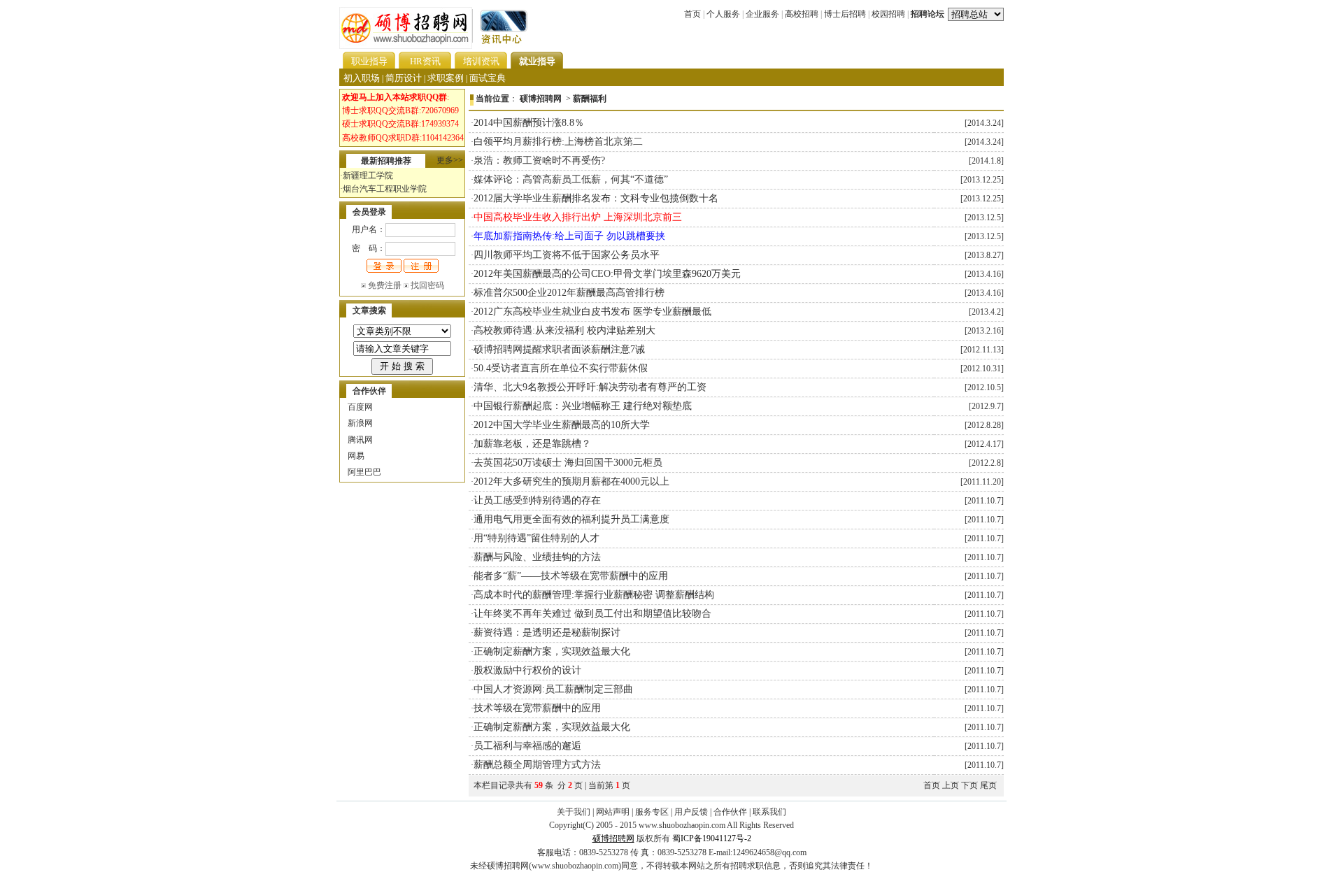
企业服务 (762, 14)
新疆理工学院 (368, 175)
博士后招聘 (845, 14)
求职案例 (445, 78)
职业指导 (369, 61)
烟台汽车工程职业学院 (385, 189)
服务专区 (652, 812)
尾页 (988, 785)
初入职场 (361, 78)
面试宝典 (487, 78)
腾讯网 (360, 440)
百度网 (360, 407)
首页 (692, 14)
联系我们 (769, 812)
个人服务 (723, 14)
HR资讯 (425, 61)
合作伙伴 (730, 812)
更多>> (449, 160)
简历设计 (403, 78)
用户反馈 (691, 812)
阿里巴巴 (364, 472)
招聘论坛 (927, 14)
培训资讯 (481, 61)
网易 (356, 456)
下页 (969, 785)
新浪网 (360, 423)
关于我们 (573, 812)
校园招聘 (888, 14)
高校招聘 (801, 14)
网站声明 (613, 812)
